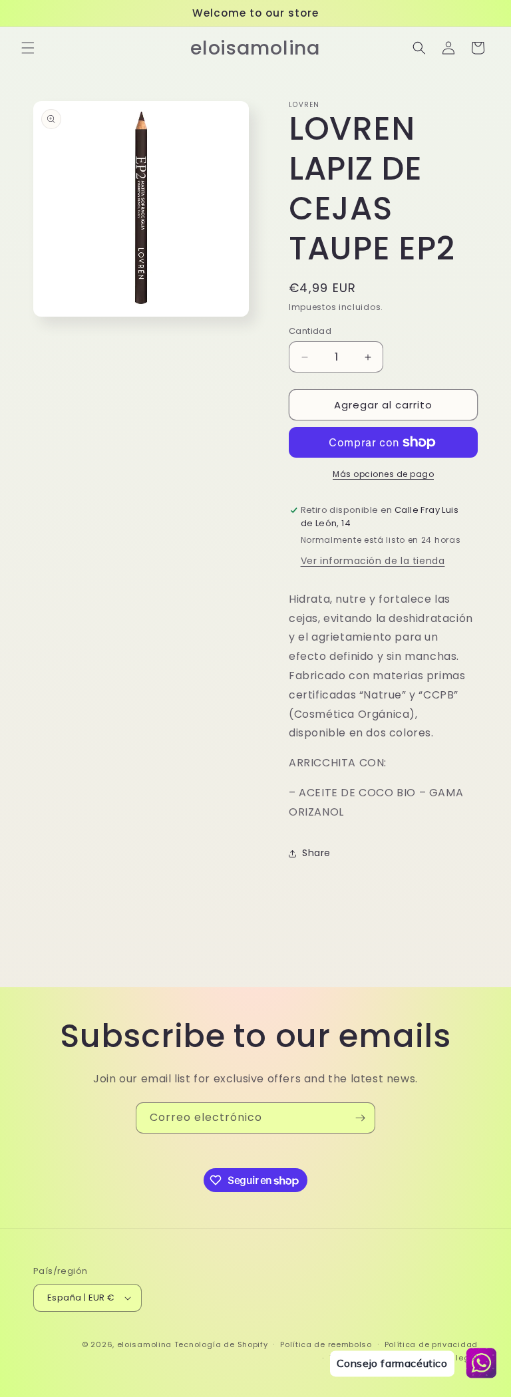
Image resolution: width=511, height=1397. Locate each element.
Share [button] (316, 852)
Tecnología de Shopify (221, 1344)
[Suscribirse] (360, 1118)
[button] (28, 48)
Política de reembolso (326, 1344)
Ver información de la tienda (373, 560)
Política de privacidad (431, 1344)
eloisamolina (144, 1344)
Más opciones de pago (383, 474)
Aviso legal (454, 1357)
